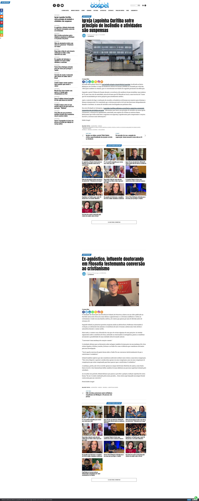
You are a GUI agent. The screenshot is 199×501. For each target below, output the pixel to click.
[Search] (139, 5)
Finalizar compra (120, 10)
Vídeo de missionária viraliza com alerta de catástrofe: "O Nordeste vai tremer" (63, 44)
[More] (101, 81)
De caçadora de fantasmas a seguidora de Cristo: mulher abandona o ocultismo (62, 60)
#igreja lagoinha (93, 129)
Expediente (110, 10)
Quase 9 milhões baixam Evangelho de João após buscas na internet (64, 99)
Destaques (56, 15)
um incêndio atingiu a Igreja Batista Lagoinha (116, 84)
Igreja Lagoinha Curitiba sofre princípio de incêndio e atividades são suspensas (64, 19)
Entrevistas (103, 10)
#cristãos (94, 126)
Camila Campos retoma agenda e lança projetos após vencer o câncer (63, 84)
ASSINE (83, 10)
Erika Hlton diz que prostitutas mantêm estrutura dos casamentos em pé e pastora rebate (64, 114)
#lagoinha (102, 129)
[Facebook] (83, 81)
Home (127, 10)
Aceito (189, 499)
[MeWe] (1, 25)
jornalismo (91, 36)
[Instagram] (98, 81)
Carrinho (89, 10)
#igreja (85, 129)
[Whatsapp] (92, 81)
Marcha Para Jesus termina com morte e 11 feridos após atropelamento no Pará (63, 92)
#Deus (100, 126)
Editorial (96, 10)
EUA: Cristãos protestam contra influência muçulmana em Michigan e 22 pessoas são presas (64, 36)
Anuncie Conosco (75, 10)
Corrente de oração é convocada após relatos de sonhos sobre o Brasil (63, 76)
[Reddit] (1, 16)
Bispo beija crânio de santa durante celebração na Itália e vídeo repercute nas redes (64, 52)
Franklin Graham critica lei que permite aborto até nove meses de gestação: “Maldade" (64, 106)
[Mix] (1, 28)
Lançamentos (134, 10)
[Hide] (0, 38)
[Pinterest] (1, 22)
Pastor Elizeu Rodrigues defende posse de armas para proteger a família (63, 68)
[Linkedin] (89, 81)
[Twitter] (86, 81)
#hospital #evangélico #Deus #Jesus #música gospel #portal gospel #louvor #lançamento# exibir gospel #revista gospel (112, 128)
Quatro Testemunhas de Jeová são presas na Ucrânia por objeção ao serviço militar (63, 122)
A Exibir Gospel (65, 10)
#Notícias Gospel (113, 368)
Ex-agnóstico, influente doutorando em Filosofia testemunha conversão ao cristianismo (64, 29)
